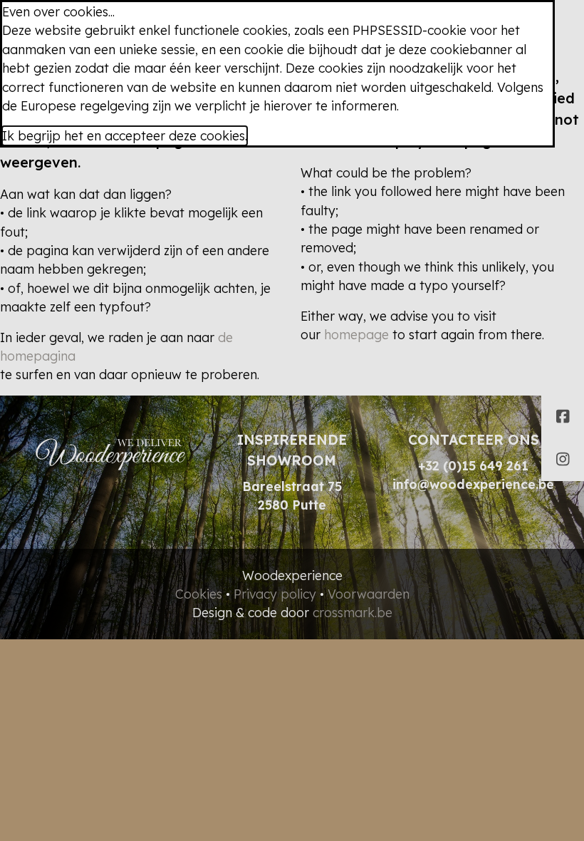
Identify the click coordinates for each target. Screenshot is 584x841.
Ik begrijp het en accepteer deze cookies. (124, 135)
